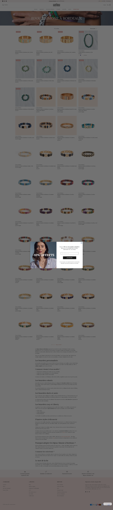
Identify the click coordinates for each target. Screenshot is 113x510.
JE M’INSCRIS (69, 257)
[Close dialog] (81, 243)
